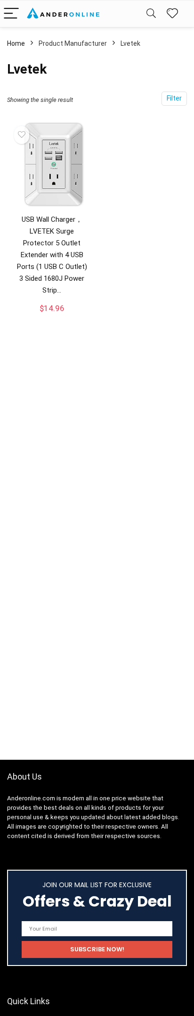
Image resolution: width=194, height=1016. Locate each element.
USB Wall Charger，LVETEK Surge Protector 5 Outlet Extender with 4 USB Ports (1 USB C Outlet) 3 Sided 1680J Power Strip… (52, 254)
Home (16, 43)
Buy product (52, 316)
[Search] (151, 13)
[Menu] (11, 13)
